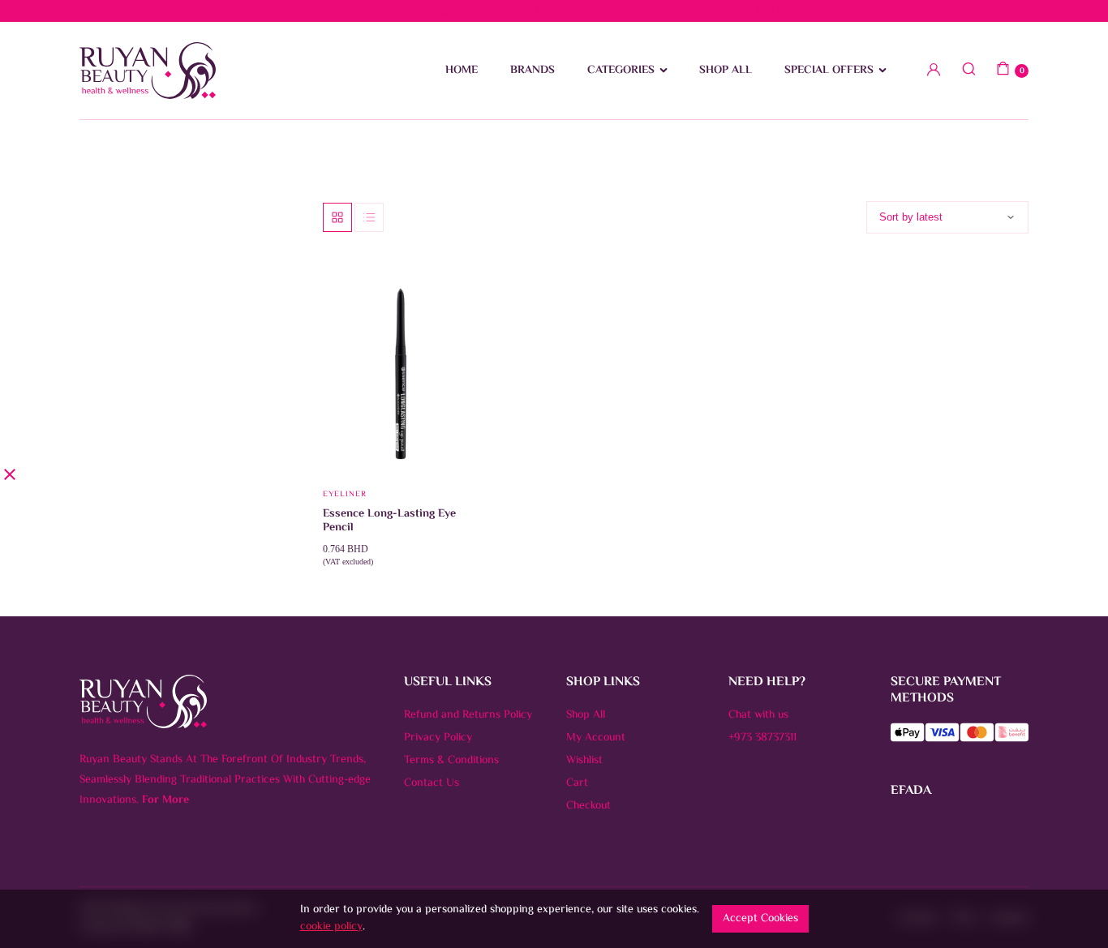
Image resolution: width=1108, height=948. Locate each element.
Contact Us (431, 783)
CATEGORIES (621, 70)
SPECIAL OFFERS (829, 70)
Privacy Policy (438, 738)
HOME (461, 70)
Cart (577, 783)
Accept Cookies (760, 919)
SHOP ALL (725, 70)
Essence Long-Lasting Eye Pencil (389, 521)
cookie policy (331, 927)
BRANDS (532, 70)
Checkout (588, 806)
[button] (458, 322)
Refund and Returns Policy (468, 715)
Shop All (585, 715)
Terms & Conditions (451, 761)
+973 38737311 (762, 738)
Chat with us (758, 715)
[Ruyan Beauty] (147, 70)
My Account (595, 738)
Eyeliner (345, 494)
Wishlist (584, 761)
